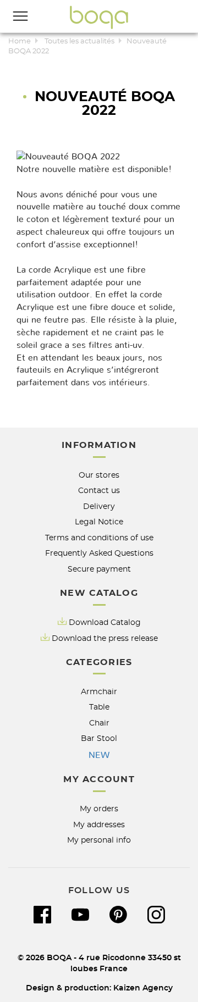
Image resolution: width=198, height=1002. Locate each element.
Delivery (99, 506)
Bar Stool (99, 738)
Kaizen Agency (143, 988)
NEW (99, 755)
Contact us (99, 490)
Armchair (99, 692)
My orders (99, 809)
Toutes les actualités (79, 41)
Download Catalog (105, 622)
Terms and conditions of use (99, 538)
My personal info (99, 840)
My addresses (99, 825)
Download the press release (105, 638)
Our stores (99, 475)
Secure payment (99, 569)
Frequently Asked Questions (99, 553)
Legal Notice (99, 522)
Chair (99, 723)
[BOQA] (99, 17)
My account (99, 779)
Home (19, 41)
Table (99, 707)
